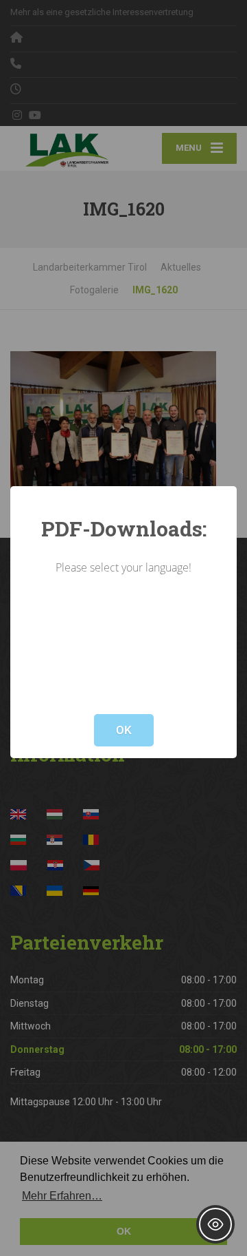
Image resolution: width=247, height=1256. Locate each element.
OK (124, 730)
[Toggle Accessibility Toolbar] (215, 1224)
